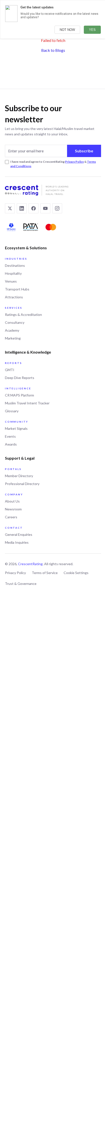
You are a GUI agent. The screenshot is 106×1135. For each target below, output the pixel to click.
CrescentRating (30, 564)
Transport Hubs (17, 289)
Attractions (14, 297)
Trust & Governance (20, 583)
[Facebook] (33, 208)
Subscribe (84, 150)
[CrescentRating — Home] (53, 190)
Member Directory (19, 476)
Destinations (15, 265)
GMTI (9, 370)
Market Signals (16, 428)
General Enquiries (18, 534)
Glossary (11, 411)
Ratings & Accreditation (23, 314)
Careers (11, 517)
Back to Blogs (53, 50)
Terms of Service (45, 573)
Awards (11, 444)
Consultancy (14, 322)
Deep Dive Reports (19, 378)
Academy (12, 330)
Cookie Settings (76, 573)
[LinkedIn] (22, 208)
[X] (10, 208)
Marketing (13, 338)
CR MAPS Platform (19, 395)
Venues (11, 281)
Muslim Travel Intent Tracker (27, 403)
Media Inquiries (17, 542)
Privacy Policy (74, 161)
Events (10, 436)
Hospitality (13, 273)
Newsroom (13, 509)
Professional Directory (22, 484)
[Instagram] (57, 208)
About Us (12, 501)
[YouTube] (45, 208)
